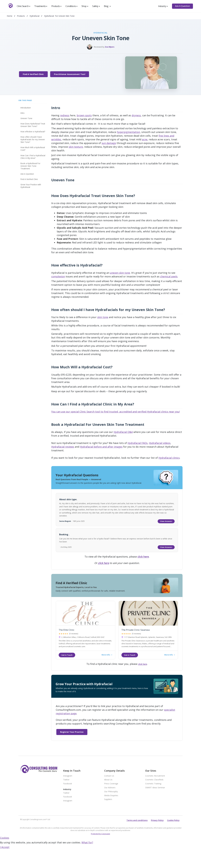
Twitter (66, 780)
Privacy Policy (157, 820)
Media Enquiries (111, 795)
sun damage (109, 143)
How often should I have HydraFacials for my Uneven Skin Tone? (33, 139)
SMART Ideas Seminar (155, 787)
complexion (58, 276)
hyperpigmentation (128, 132)
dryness (136, 115)
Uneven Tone (26, 118)
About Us (108, 780)
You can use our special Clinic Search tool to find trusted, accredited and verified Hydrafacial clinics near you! (115, 411)
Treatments (40, 6)
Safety (96, 6)
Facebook (67, 784)
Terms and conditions (137, 820)
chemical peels (168, 276)
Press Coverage (111, 784)
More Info (106, 655)
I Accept (4, 847)
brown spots (84, 115)
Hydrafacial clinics (169, 457)
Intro (22, 113)
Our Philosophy (111, 791)
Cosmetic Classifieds (154, 780)
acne (144, 139)
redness (64, 115)
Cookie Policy (173, 820)
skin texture (76, 146)
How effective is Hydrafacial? (33, 131)
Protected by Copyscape (100, 834)
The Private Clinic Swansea (135, 629)
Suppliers (108, 799)
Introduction (26, 107)
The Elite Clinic (66, 629)
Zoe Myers (109, 47)
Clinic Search (23, 6)
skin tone (102, 317)
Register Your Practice (72, 732)
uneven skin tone (120, 272)
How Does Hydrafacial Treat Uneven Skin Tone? (33, 125)
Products (56, 6)
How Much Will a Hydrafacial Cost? (33, 148)
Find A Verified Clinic (33, 74)
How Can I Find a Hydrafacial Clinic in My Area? (33, 156)
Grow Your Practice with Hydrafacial (31, 185)
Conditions (71, 6)
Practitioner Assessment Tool (69, 74)
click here (143, 556)
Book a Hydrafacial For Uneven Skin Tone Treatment (30, 166)
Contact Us (109, 776)
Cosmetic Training (153, 784)
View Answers (166, 521)
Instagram (67, 776)
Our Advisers (109, 787)
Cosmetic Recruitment (155, 776)
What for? (87, 842)
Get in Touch (66, 655)
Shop (84, 6)
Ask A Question (182, 6)
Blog (107, 6)
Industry (163, 6)
